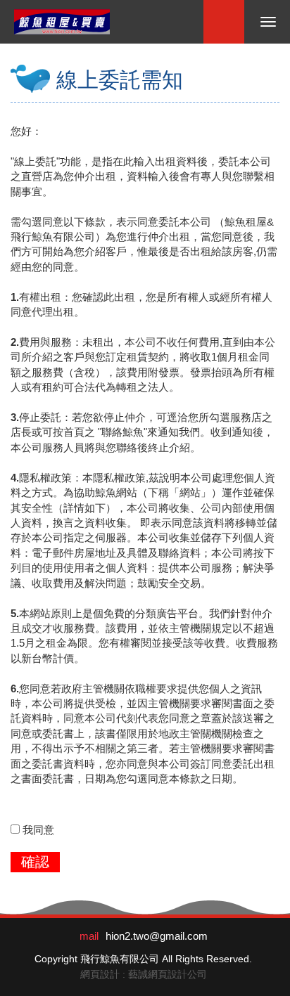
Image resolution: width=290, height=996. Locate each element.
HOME (62, 22)
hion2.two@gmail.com (157, 936)
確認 (35, 861)
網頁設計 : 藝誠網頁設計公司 (143, 974)
